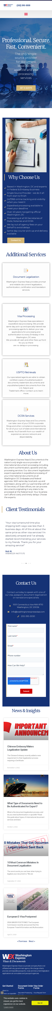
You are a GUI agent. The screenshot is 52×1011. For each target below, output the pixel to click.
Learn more (8, 1007)
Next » (32, 941)
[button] (26, 14)
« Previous (22, 941)
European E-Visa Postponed (21, 916)
